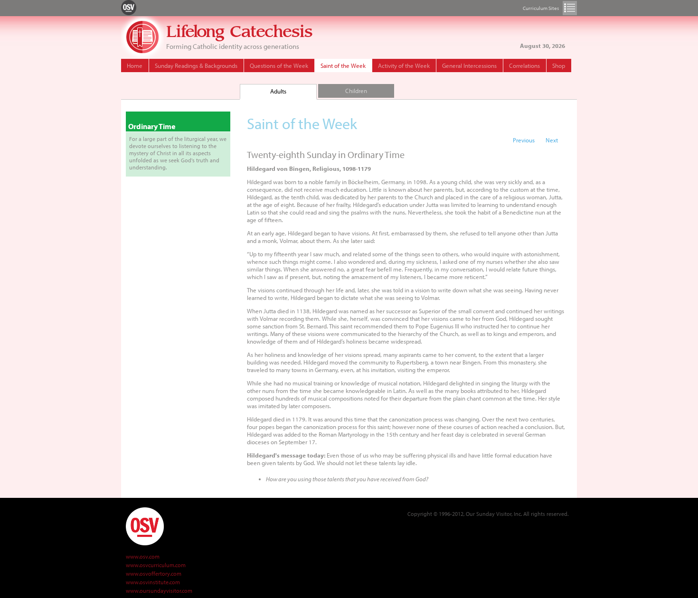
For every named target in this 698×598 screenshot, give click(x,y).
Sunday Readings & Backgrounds (196, 65)
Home (134, 65)
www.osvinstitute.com (153, 582)
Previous (524, 140)
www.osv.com (143, 556)
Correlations (524, 65)
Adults (278, 91)
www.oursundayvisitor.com (159, 590)
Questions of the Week (279, 65)
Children (356, 90)
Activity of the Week (404, 65)
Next (552, 140)
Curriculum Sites (570, 8)
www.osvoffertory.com (153, 573)
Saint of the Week (343, 65)
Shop (558, 65)
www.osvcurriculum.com (156, 565)
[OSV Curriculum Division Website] (128, 7)
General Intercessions (469, 65)
